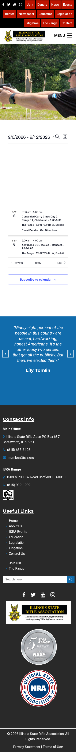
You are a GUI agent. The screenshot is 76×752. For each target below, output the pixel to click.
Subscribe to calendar (36, 279)
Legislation (64, 14)
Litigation (32, 23)
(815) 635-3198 (18, 450)
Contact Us (17, 554)
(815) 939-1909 (18, 485)
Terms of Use (53, 747)
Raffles (10, 14)
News (55, 4)
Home (13, 521)
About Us (15, 526)
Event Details (30, 230)
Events (67, 4)
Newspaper (26, 14)
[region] (38, 82)
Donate (42, 4)
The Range (50, 23)
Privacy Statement (26, 747)
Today (38, 262)
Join (30, 4)
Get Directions (48, 230)
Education (46, 14)
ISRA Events (18, 532)
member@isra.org (21, 458)
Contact (67, 23)
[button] (5, 353)
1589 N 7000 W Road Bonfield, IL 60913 (36, 477)
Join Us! (15, 563)
